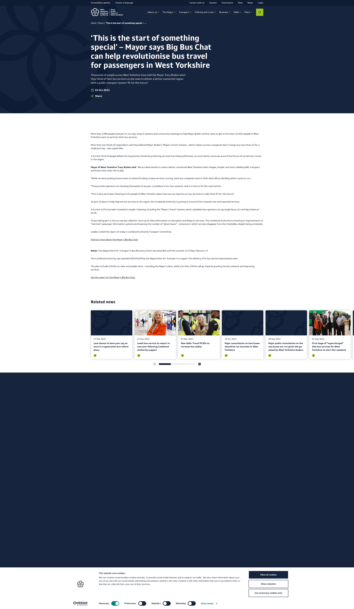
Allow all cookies (268, 575)
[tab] (165, 364)
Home (93, 23)
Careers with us (196, 2)
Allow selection (268, 584)
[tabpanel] (111, 334)
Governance (227, 2)
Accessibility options (100, 2)
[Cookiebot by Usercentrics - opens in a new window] (80, 603)
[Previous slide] (154, 364)
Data (240, 2)
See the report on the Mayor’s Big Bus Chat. (113, 277)
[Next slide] (199, 364)
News (250, 2)
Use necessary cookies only (268, 593)
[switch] (142, 603)
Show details (207, 603)
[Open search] (259, 12)
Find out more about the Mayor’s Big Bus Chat (114, 239)
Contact (213, 2)
